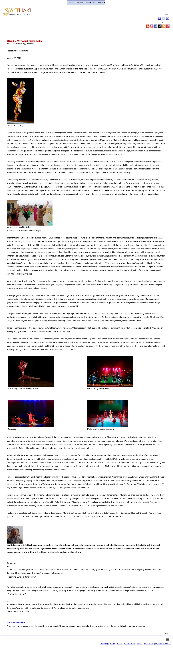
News (139, 644)
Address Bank (129, 644)
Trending (104, 644)
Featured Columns (163, 644)
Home (112, 644)
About (119, 644)
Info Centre (148, 644)
